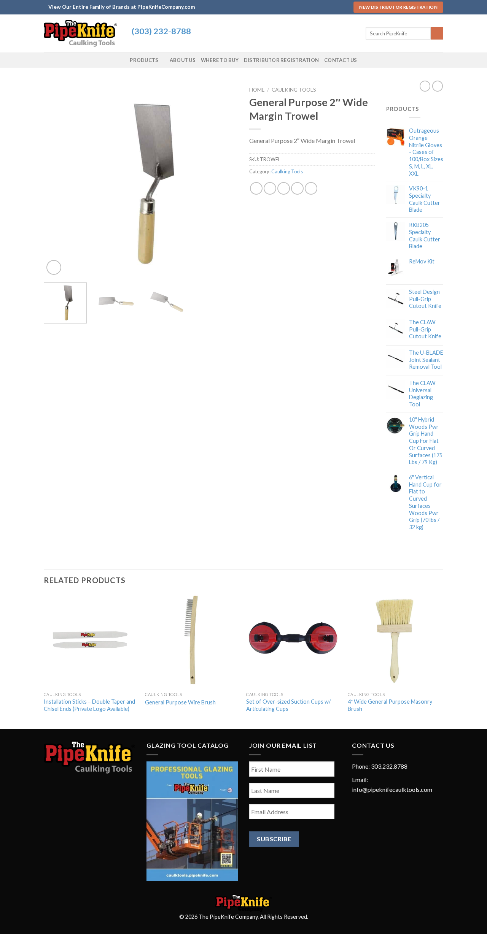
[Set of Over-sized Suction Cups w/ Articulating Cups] (293, 641)
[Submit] (437, 33)
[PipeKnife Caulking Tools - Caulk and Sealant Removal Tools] (82, 33)
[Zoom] (53, 267)
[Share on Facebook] (256, 188)
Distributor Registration (281, 60)
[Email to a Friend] (283, 188)
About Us (183, 60)
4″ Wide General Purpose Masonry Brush (390, 705)
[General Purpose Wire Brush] (192, 641)
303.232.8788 (389, 766)
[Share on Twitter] (270, 188)
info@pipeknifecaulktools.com (392, 789)
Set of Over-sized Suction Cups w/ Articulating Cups (288, 705)
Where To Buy (220, 60)
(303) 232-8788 (161, 31)
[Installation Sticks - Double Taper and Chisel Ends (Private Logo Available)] (91, 641)
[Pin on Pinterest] (297, 188)
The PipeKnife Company (228, 916)
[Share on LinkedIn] (311, 188)
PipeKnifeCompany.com (166, 7)
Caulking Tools (294, 90)
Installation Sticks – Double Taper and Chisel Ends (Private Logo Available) (89, 705)
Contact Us (340, 60)
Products (144, 60)
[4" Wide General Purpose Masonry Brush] (395, 641)
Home (256, 90)
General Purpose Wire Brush (180, 702)
